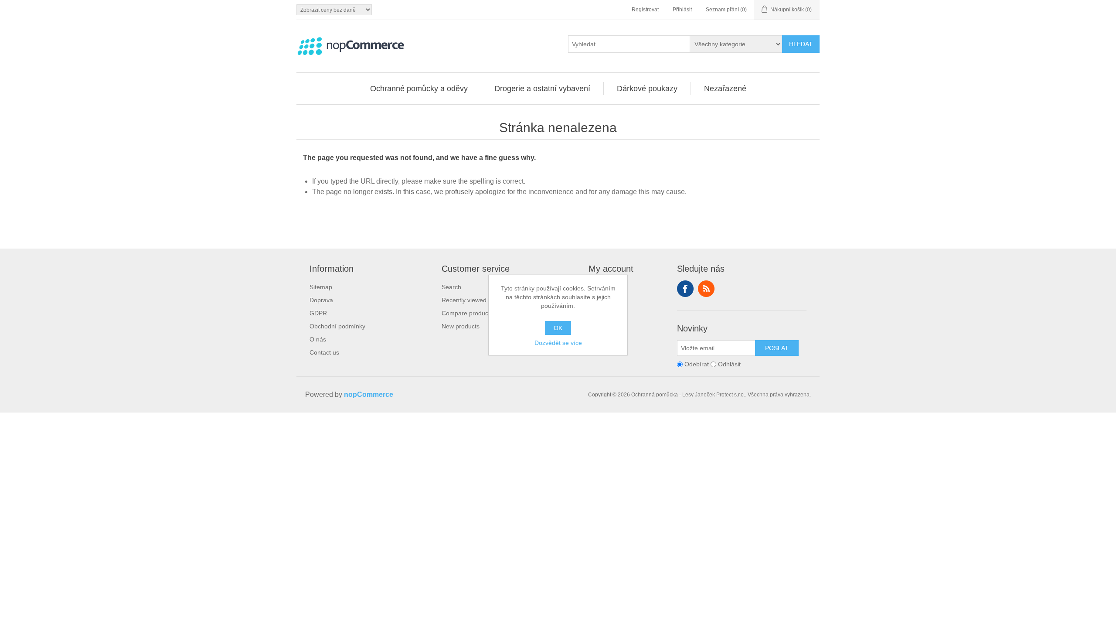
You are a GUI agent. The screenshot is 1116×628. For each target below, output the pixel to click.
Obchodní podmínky (337, 326)
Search (451, 286)
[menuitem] (419, 88)
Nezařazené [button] (725, 88)
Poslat (777, 348)
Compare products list (472, 313)
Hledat (801, 44)
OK (558, 327)
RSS (706, 288)
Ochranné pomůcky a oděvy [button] (419, 88)
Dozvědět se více (558, 342)
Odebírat (696, 364)
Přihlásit (682, 10)
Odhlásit (729, 364)
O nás (318, 339)
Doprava (321, 300)
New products (461, 326)
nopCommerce (368, 394)
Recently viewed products (477, 300)
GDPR (318, 313)
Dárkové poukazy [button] (647, 88)
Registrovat (645, 10)
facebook (685, 288)
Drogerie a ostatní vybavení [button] (542, 88)
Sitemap (321, 286)
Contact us (324, 352)
